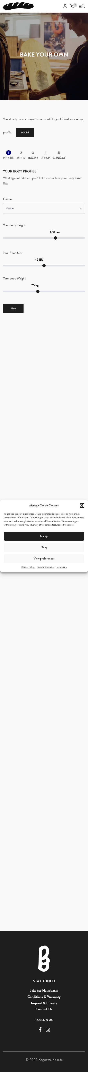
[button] (82, 505)
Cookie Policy (28, 567)
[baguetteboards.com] (18, 6)
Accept (44, 536)
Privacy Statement (45, 567)
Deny (44, 547)
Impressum (61, 567)
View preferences (44, 558)
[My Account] (65, 6)
